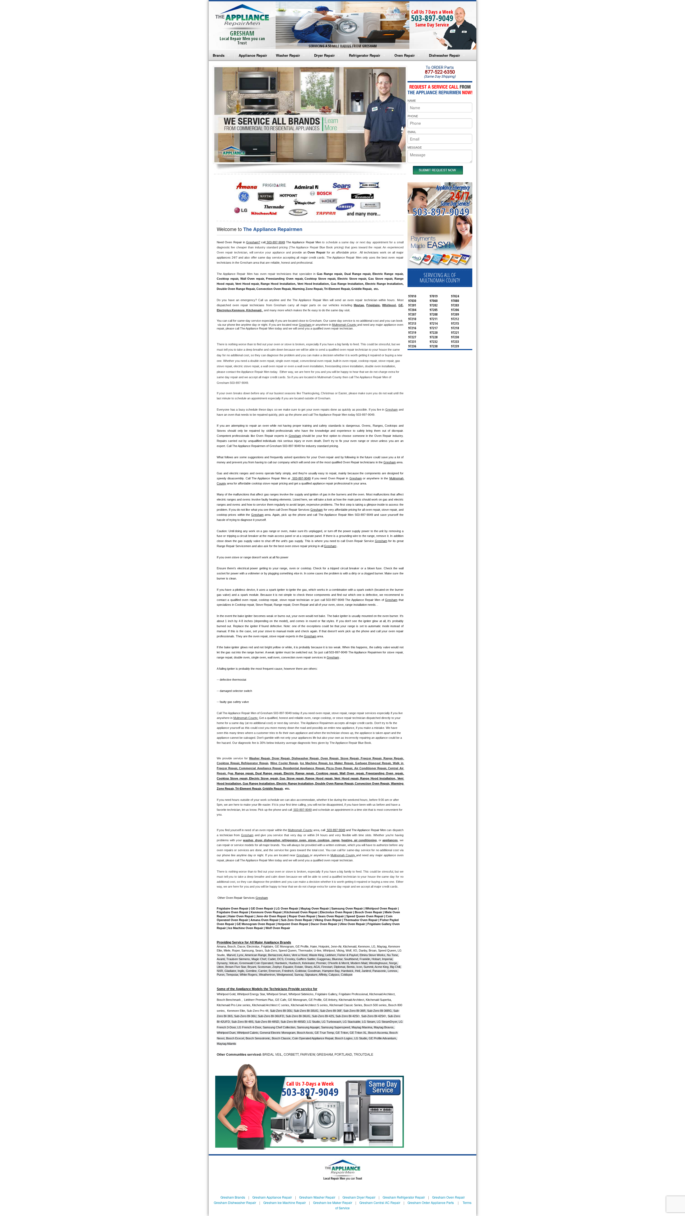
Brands (218, 55)
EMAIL (412, 132)
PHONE (413, 116)
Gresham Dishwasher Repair (235, 1202)
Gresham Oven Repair (448, 1197)
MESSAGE (415, 147)
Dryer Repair (324, 55)
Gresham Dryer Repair (358, 1197)
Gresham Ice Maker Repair (332, 1202)
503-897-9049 (432, 18)
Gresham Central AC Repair (379, 1202)
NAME (412, 100)
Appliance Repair (253, 55)
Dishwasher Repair (444, 55)
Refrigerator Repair (364, 55)
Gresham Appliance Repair (272, 1197)
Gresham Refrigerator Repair (404, 1197)
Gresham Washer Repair (317, 1197)
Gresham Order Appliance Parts (431, 1202)
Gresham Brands (232, 1197)
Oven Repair (404, 55)
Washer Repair (288, 55)
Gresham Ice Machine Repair (284, 1202)
